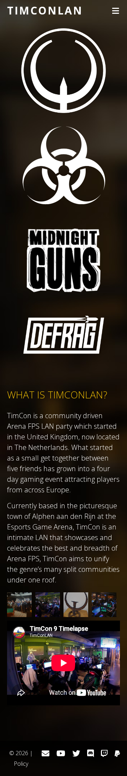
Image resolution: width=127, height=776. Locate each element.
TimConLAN (45, 10)
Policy (21, 764)
